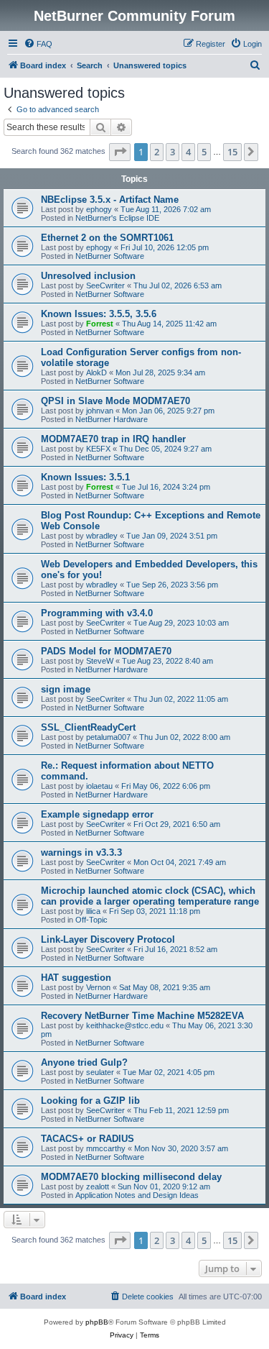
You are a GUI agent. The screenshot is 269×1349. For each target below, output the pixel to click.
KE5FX (98, 448)
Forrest (99, 323)
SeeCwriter (105, 285)
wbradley (102, 535)
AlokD (96, 372)
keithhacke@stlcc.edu (125, 1025)
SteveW (99, 661)
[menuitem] (38, 43)
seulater (100, 1072)
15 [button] (232, 151)
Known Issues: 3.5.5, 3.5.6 (98, 313)
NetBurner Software (109, 256)
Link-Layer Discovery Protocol (108, 939)
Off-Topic (91, 919)
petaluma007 (108, 737)
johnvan (99, 410)
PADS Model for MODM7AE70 (106, 651)
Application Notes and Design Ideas (137, 1195)
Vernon (98, 987)
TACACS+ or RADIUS (87, 1138)
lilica (93, 911)
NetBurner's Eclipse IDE (117, 218)
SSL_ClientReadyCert (88, 727)
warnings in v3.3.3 (81, 852)
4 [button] (188, 151)
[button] (120, 151)
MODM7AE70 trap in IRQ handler (113, 439)
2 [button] (156, 151)
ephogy (99, 209)
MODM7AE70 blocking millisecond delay (131, 1176)
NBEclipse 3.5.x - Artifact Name (110, 199)
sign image (65, 689)
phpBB (96, 1322)
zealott (97, 1186)
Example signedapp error (97, 814)
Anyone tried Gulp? (84, 1062)
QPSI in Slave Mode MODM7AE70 (115, 400)
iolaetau (99, 786)
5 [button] (204, 151)
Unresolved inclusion (88, 275)
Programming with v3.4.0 (97, 613)
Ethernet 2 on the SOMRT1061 (107, 237)
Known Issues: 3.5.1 (85, 477)
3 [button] (172, 151)
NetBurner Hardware (111, 419)
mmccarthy (106, 1148)
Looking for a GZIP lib (90, 1100)
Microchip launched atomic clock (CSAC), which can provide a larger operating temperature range (150, 896)
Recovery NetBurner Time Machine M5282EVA (142, 1015)
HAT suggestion (76, 977)
